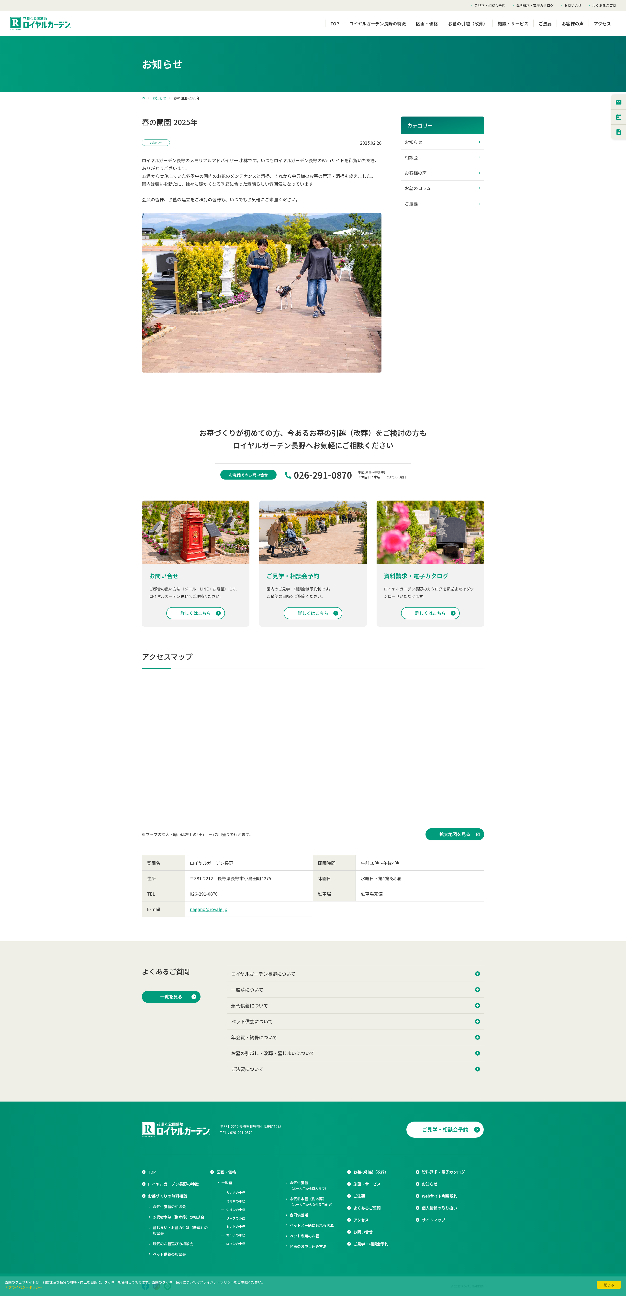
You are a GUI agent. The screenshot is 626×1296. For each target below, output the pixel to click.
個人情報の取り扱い (439, 1208)
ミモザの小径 (235, 1201)
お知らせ (159, 98)
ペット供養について (252, 1021)
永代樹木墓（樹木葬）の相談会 (178, 1217)
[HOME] (143, 98)
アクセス (602, 23)
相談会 (411, 157)
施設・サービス (513, 23)
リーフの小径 (235, 1218)
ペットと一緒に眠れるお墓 (312, 1225)
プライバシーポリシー (25, 1287)
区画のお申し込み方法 (308, 1246)
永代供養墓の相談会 (169, 1206)
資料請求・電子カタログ (535, 5)
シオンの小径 (235, 1209)
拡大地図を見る (454, 834)
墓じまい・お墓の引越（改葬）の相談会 (180, 1230)
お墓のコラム (418, 188)
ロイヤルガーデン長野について (263, 973)
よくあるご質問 (604, 5)
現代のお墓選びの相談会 (173, 1243)
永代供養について (249, 1005)
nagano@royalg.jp (208, 909)
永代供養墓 (309, 1185)
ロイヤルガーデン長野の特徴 (377, 23)
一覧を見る (171, 996)
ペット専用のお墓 (304, 1235)
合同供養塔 (299, 1214)
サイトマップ (433, 1220)
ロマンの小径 (235, 1243)
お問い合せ (572, 5)
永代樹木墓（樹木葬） (312, 1201)
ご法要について (247, 1069)
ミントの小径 (235, 1226)
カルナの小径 (235, 1235)
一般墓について (247, 989)
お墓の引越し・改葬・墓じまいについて (272, 1053)
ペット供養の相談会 (169, 1254)
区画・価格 (427, 23)
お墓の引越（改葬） (468, 23)
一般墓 (226, 1182)
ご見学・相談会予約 (489, 5)
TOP (334, 23)
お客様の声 (573, 23)
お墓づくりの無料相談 (167, 1196)
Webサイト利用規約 (440, 1196)
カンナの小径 (235, 1192)
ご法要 (545, 23)
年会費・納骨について (254, 1037)
